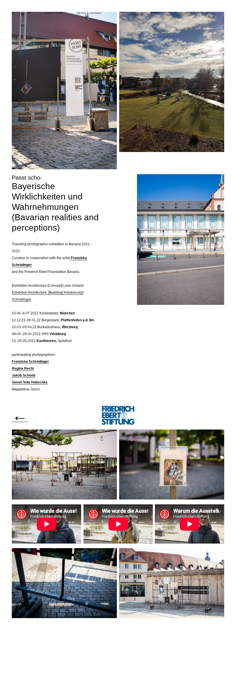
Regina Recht (23, 368)
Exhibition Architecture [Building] (38, 292)
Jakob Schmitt (23, 375)
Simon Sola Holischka (29, 382)
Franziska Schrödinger (30, 362)
